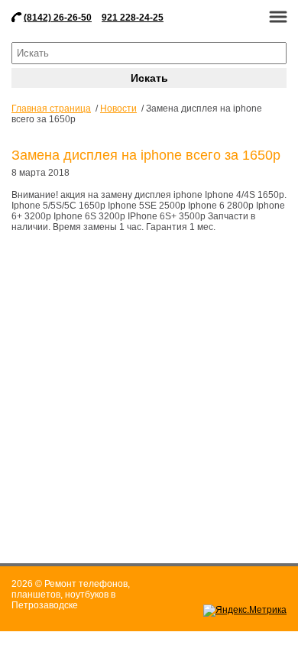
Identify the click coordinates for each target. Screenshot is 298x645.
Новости (118, 108)
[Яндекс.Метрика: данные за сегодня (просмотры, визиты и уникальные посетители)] (245, 610)
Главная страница (51, 108)
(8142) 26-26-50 (58, 17)
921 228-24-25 (133, 17)
